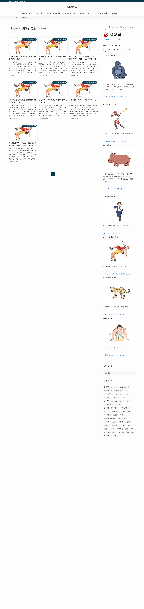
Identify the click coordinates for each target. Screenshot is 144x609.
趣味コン (121, 432)
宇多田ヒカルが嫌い (125, 422)
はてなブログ (108, 394)
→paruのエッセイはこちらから (113, 189)
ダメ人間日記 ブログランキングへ (112, 39)
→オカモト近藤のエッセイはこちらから (117, 274)
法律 (126, 429)
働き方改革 (107, 415)
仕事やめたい (125, 411)
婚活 (114, 422)
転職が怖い (130, 432)
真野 (132, 429)
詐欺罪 (114, 432)
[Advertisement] (119, 520)
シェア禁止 (107, 397)
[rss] (131, 1)
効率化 (115, 415)
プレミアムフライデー (111, 408)
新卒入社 (112, 429)
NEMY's (72, 7)
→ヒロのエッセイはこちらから (114, 314)
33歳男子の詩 (108, 387)
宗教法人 (107, 425)
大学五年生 (107, 422)
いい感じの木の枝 (124, 387)
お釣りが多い (119, 390)
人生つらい (115, 411)
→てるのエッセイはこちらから (114, 233)
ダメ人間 (107, 401)
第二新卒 (107, 432)
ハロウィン (127, 401)
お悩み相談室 (108, 390)
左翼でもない (116, 425)
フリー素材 (107, 404)
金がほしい (107, 436)
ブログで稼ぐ (117, 404)
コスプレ (127, 394)
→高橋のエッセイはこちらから (113, 355)
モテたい (107, 411)
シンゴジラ (116, 397)
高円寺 (115, 436)
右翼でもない (122, 418)
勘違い (122, 415)
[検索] (134, 1)
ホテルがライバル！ (126, 408)
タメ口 (125, 397)
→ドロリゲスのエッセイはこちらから (115, 97)
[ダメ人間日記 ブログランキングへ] (113, 37)
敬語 (105, 429)
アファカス (118, 394)
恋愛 (124, 425)
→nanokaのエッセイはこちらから (114, 141)
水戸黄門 (120, 429)
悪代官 (130, 425)
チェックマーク (117, 401)
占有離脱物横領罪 (109, 418)
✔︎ (115, 387)
